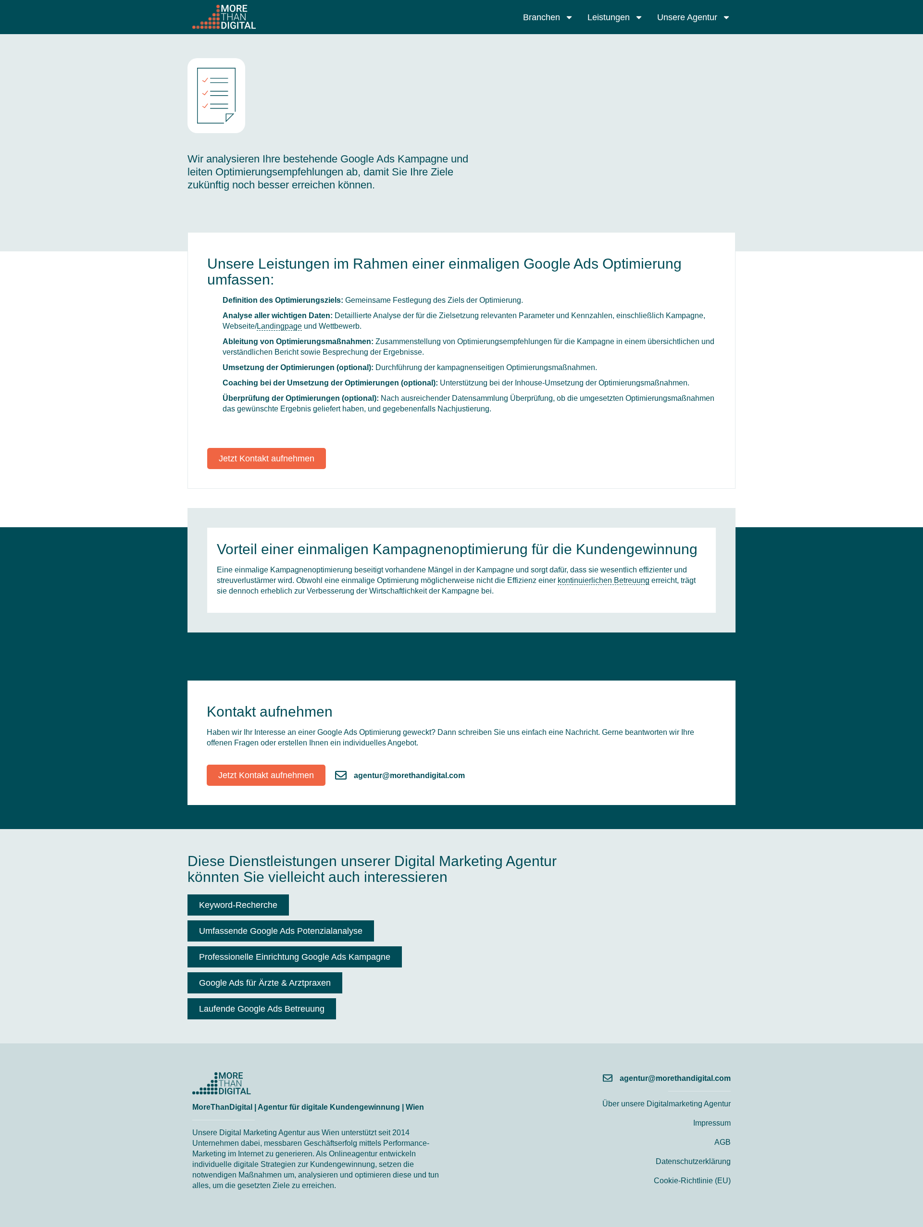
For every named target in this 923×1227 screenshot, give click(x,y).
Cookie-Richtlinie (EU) (692, 1181)
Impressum (712, 1123)
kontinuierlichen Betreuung (603, 580)
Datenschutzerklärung (693, 1161)
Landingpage (279, 326)
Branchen (541, 17)
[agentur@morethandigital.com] (341, 775)
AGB (722, 1142)
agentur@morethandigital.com (409, 775)
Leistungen (608, 17)
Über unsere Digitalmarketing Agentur (666, 1104)
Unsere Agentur (687, 17)
